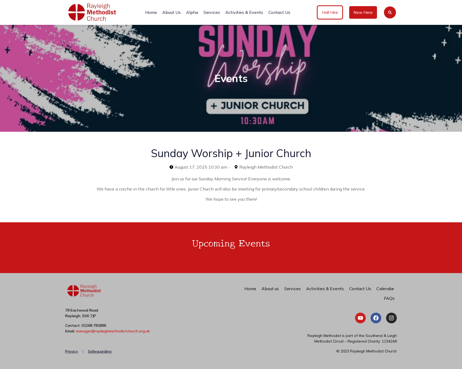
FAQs (389, 298)
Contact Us (279, 12)
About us (270, 288)
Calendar (385, 288)
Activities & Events (244, 12)
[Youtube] (360, 318)
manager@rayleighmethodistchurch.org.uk (113, 331)
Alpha (192, 12)
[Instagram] (391, 318)
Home (151, 12)
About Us (171, 12)
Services (211, 12)
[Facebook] (376, 318)
